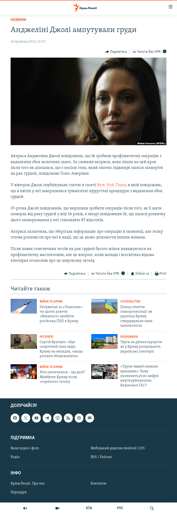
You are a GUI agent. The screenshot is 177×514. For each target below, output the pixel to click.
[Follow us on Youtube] (36, 418)
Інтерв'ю (46, 337)
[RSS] (68, 418)
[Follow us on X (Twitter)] (25, 418)
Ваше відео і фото (25, 448)
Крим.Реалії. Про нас (28, 484)
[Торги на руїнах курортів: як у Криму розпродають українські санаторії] (104, 341)
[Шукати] (152, 508)
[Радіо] (25, 508)
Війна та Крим (51, 301)
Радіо (15, 457)
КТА (89, 508)
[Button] (116, 52)
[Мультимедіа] (57, 508)
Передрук (19, 492)
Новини (18, 20)
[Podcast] (79, 418)
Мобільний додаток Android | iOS (118, 448)
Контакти (98, 484)
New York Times (111, 185)
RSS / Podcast (101, 457)
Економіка (129, 337)
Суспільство (130, 301)
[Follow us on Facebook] (15, 418)
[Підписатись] (89, 418)
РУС (120, 508)
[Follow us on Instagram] (57, 418)
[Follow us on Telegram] (47, 418)
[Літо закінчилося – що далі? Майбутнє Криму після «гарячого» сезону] (24, 371)
